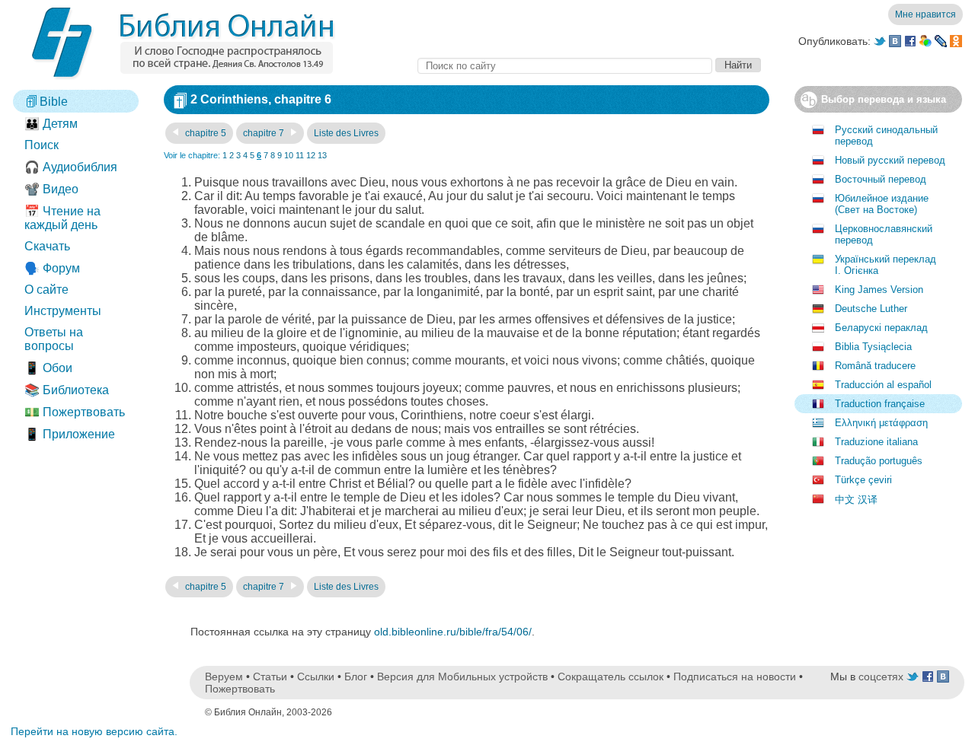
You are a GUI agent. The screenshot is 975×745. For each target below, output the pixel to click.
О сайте (46, 289)
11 (300, 155)
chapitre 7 (264, 133)
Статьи (270, 676)
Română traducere (875, 365)
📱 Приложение (69, 434)
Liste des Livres (346, 133)
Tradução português (878, 460)
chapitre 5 (204, 133)
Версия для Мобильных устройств (462, 676)
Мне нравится (925, 14)
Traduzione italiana (876, 441)
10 (288, 155)
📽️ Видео (51, 189)
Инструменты (62, 310)
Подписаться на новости (734, 676)
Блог (355, 676)
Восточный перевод (880, 179)
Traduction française (880, 403)
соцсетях (880, 676)
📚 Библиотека (66, 390)
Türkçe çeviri (863, 480)
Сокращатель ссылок (610, 676)
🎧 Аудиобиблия (70, 167)
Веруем (224, 676)
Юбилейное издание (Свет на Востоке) (882, 204)
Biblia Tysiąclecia (873, 346)
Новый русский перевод (890, 160)
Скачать (47, 246)
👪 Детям (51, 123)
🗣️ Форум (52, 268)
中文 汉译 (856, 499)
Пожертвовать (240, 689)
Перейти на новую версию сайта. (94, 731)
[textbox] (564, 66)
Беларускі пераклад (881, 327)
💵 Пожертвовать (74, 412)
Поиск (41, 144)
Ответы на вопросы (53, 339)
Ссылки (315, 676)
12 (310, 155)
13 (322, 155)
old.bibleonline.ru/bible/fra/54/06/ (453, 632)
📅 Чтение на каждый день (62, 218)
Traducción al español (883, 384)
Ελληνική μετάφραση (881, 422)
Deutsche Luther (871, 308)
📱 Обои (48, 367)
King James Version (879, 289)
